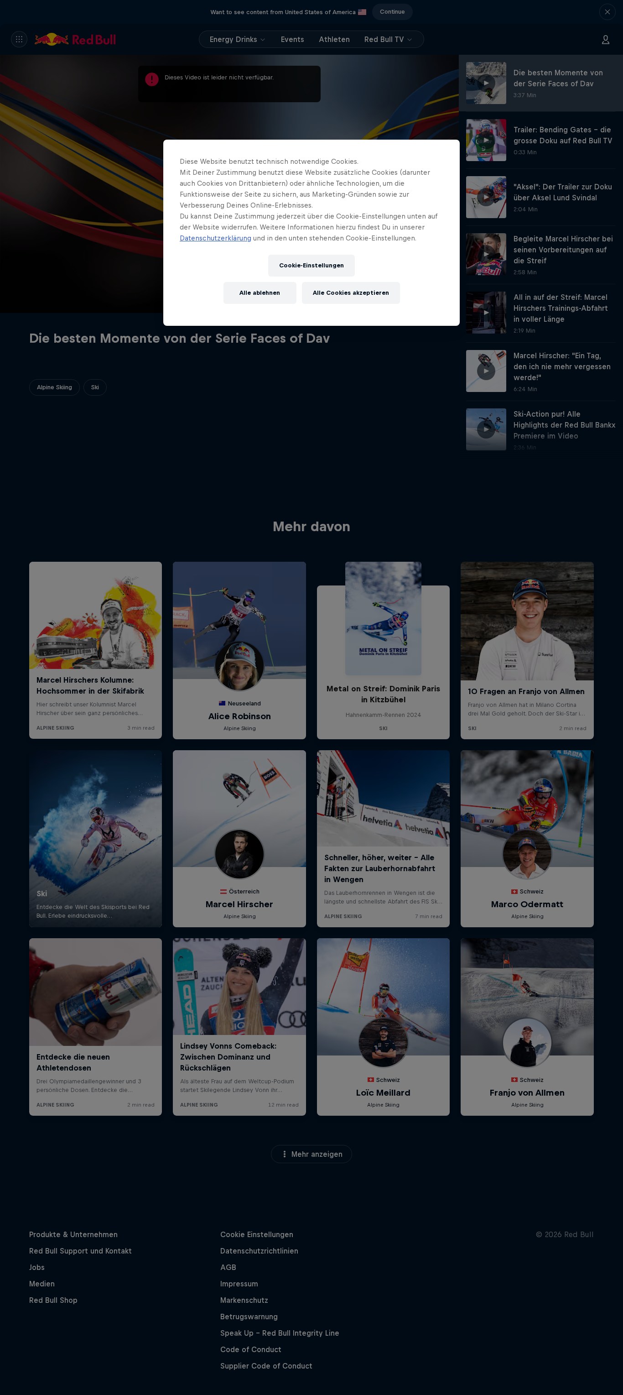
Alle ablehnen (259, 292)
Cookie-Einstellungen (311, 265)
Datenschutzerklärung (215, 238)
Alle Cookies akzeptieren (351, 292)
